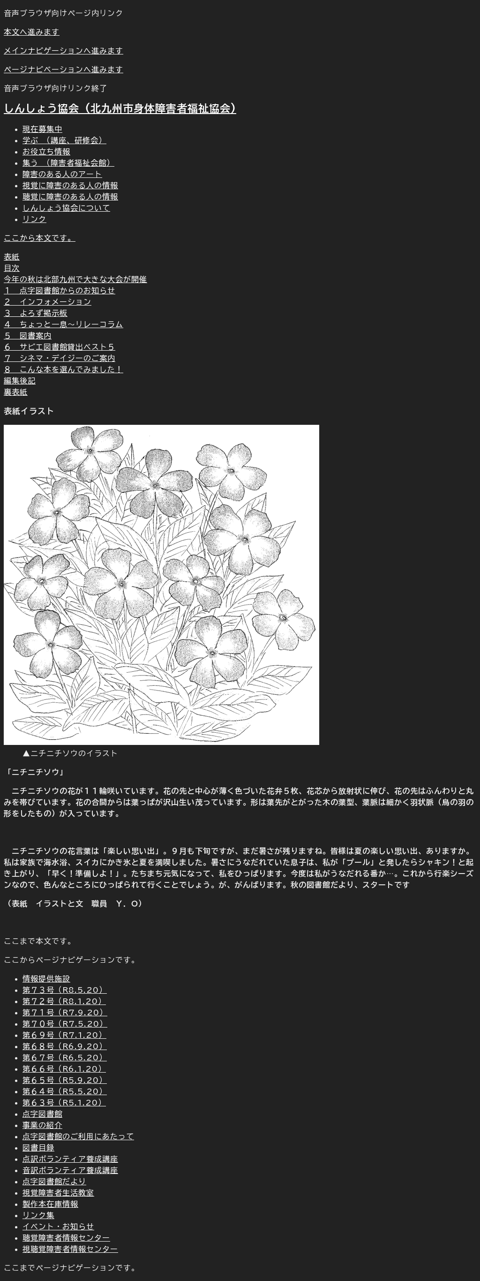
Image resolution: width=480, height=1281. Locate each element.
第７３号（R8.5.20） (64, 990)
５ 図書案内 (28, 335)
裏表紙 (16, 392)
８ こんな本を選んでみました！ (63, 369)
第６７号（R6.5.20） (64, 1057)
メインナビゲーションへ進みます (63, 50)
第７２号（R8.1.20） (64, 1001)
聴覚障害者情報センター (66, 1238)
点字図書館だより (54, 1181)
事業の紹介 (42, 1125)
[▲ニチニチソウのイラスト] (161, 742)
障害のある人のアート (62, 174)
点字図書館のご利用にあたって (78, 1136)
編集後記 (20, 380)
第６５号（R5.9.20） (64, 1080)
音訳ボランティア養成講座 (70, 1170)
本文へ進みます (32, 32)
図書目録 (38, 1147)
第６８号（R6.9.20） (64, 1046)
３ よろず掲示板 (36, 313)
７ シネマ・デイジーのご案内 (59, 358)
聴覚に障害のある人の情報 (70, 196)
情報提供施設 (46, 978)
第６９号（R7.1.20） (64, 1035)
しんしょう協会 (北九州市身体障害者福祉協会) (120, 108)
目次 (12, 268)
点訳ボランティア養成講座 (70, 1159)
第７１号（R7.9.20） (64, 1012)
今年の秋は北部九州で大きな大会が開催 (75, 279)
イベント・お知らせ (58, 1226)
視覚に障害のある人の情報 (70, 185)
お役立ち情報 (46, 151)
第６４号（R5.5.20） (64, 1091)
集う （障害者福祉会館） (68, 163)
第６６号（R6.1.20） (64, 1069)
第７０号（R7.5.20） (64, 1024)
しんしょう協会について (66, 208)
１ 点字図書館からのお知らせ (59, 290)
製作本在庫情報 (50, 1204)
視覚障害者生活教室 (58, 1193)
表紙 (12, 257)
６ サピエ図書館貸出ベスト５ (59, 347)
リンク (34, 219)
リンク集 (38, 1215)
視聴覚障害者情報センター (70, 1249)
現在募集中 (42, 129)
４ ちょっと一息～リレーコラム (63, 324)
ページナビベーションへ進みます (63, 69)
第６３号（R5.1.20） (64, 1102)
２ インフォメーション (47, 302)
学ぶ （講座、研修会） (64, 140)
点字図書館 (42, 1114)
